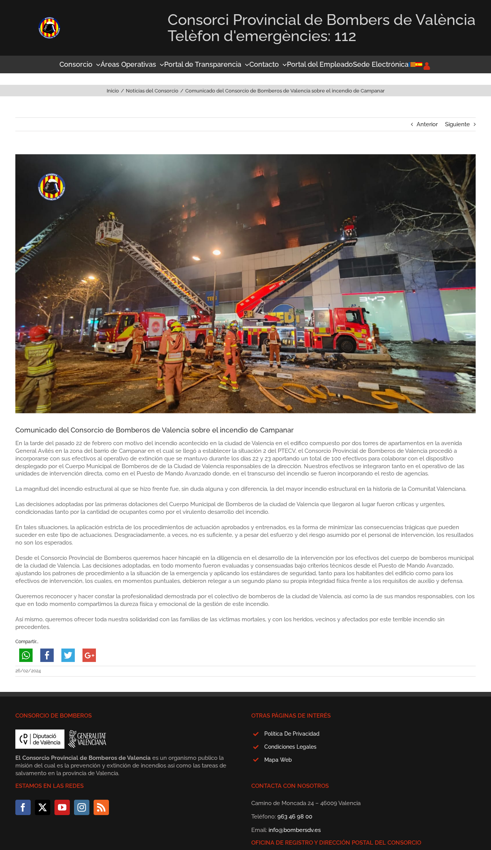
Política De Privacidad (292, 734)
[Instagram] (81, 807)
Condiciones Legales (290, 747)
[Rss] (101, 807)
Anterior (427, 124)
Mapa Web (278, 760)
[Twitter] (42, 807)
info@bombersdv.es (295, 830)
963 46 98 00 (294, 816)
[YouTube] (62, 807)
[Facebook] (23, 807)
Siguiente (457, 124)
